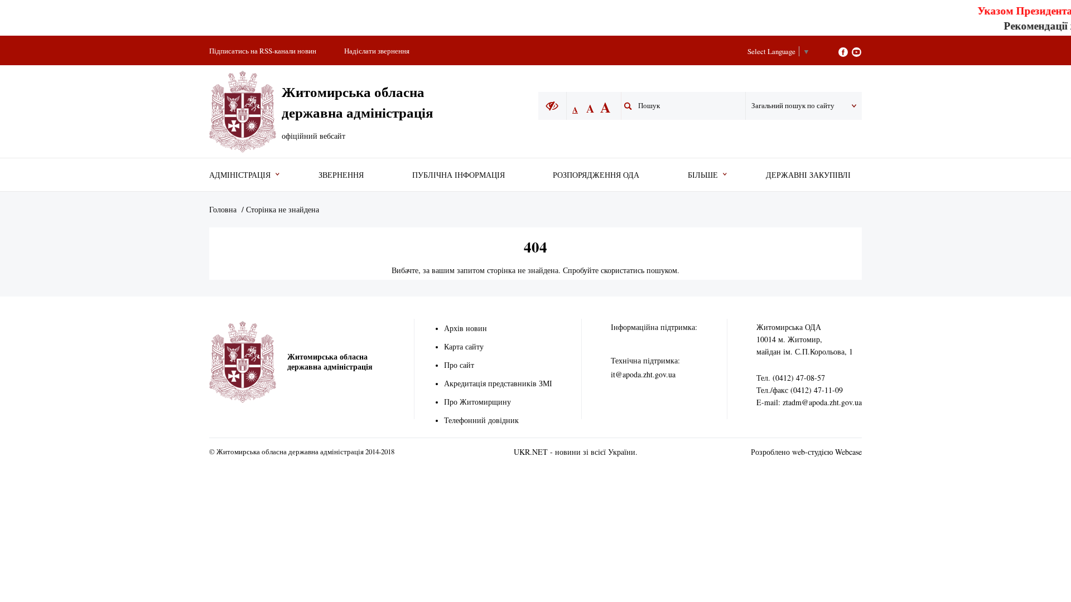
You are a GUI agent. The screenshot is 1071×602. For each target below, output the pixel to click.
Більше (703, 174)
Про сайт (459, 365)
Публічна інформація (458, 174)
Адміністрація (240, 174)
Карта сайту (464, 346)
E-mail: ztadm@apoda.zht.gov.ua (809, 402)
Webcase (848, 451)
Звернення (341, 174)
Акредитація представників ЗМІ (498, 383)
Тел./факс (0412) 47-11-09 (799, 390)
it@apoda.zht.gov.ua (643, 374)
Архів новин (465, 328)
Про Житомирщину (477, 401)
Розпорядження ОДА (596, 174)
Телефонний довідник (481, 420)
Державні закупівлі (808, 174)
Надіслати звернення (376, 51)
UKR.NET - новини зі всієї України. (576, 451)
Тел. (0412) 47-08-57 (790, 377)
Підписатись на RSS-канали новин (262, 51)
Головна (223, 209)
